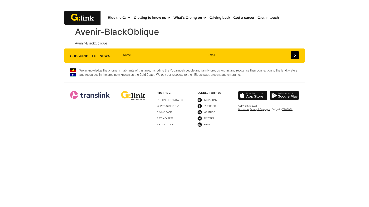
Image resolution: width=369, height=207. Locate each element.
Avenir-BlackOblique (91, 43)
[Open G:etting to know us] (168, 17)
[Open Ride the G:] (129, 17)
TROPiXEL (287, 109)
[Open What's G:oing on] (204, 17)
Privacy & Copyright (260, 109)
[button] (301, 5)
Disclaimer (243, 109)
